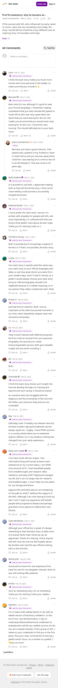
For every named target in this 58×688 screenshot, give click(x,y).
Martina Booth (15, 205)
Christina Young (16, 236)
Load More (8, 652)
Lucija (11, 257)
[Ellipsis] (54, 72)
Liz (9, 327)
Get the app (43, 675)
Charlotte (12, 376)
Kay (10, 416)
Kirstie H (12, 299)
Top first (51, 48)
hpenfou (12, 604)
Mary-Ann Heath (16, 450)
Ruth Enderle (14, 177)
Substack (15, 682)
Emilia (11, 583)
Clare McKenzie (15, 520)
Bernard (12, 97)
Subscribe (41, 4)
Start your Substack (21, 675)
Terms (40, 665)
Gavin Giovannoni (10, 18)
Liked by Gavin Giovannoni (22, 76)
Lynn (10, 72)
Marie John (13, 559)
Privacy (32, 665)
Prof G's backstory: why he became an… (24, 14)
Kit (9, 358)
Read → (6, 38)
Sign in (52, 4)
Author (15, 145)
